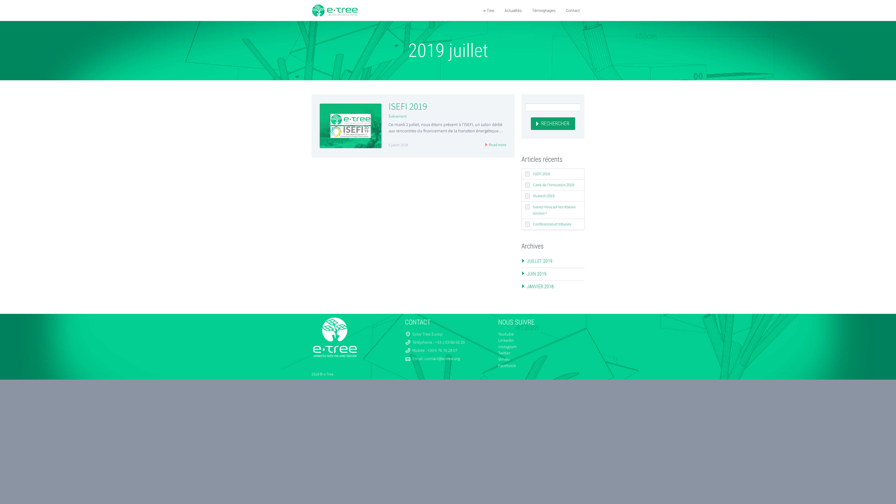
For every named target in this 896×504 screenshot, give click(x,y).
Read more (497, 144)
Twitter (504, 353)
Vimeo (504, 359)
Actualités (513, 10)
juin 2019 (536, 274)
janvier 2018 (540, 286)
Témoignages (544, 10)
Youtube (506, 334)
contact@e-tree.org (442, 358)
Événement (397, 116)
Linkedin (506, 340)
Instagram (507, 346)
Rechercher (555, 123)
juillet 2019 (540, 261)
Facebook (507, 365)
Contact (573, 10)
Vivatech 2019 (543, 195)
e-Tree (488, 10)
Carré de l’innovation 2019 (553, 184)
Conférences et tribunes (552, 224)
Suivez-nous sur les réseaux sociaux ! (554, 210)
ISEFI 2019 (407, 106)
